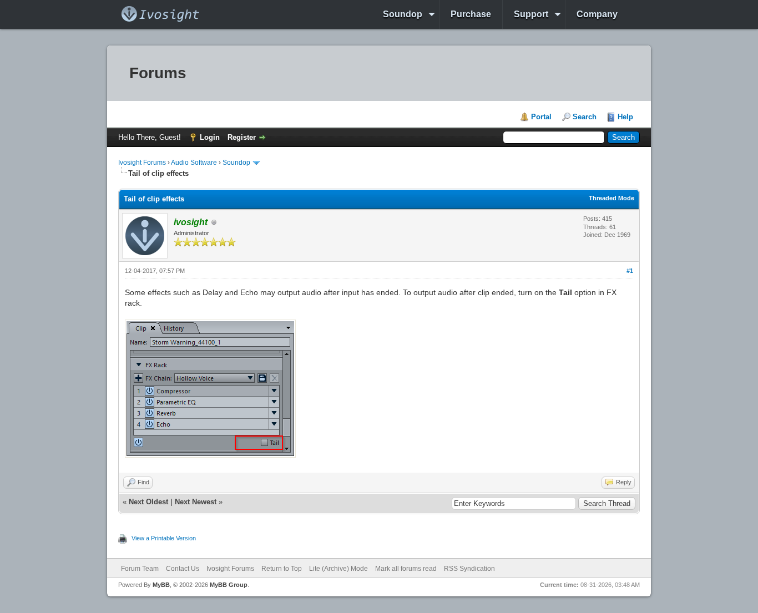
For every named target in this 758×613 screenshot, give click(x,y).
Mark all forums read (406, 569)
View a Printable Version (164, 538)
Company (597, 14)
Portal (541, 117)
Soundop (402, 14)
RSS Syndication (469, 569)
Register (242, 137)
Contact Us (182, 569)
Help (625, 117)
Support (531, 14)
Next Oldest (148, 502)
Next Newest (195, 502)
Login (210, 137)
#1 (629, 270)
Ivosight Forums (142, 162)
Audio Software (194, 162)
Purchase (471, 14)
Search (585, 117)
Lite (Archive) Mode (338, 569)
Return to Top (281, 569)
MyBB (161, 584)
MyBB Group (228, 584)
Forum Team (140, 569)
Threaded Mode (611, 198)
